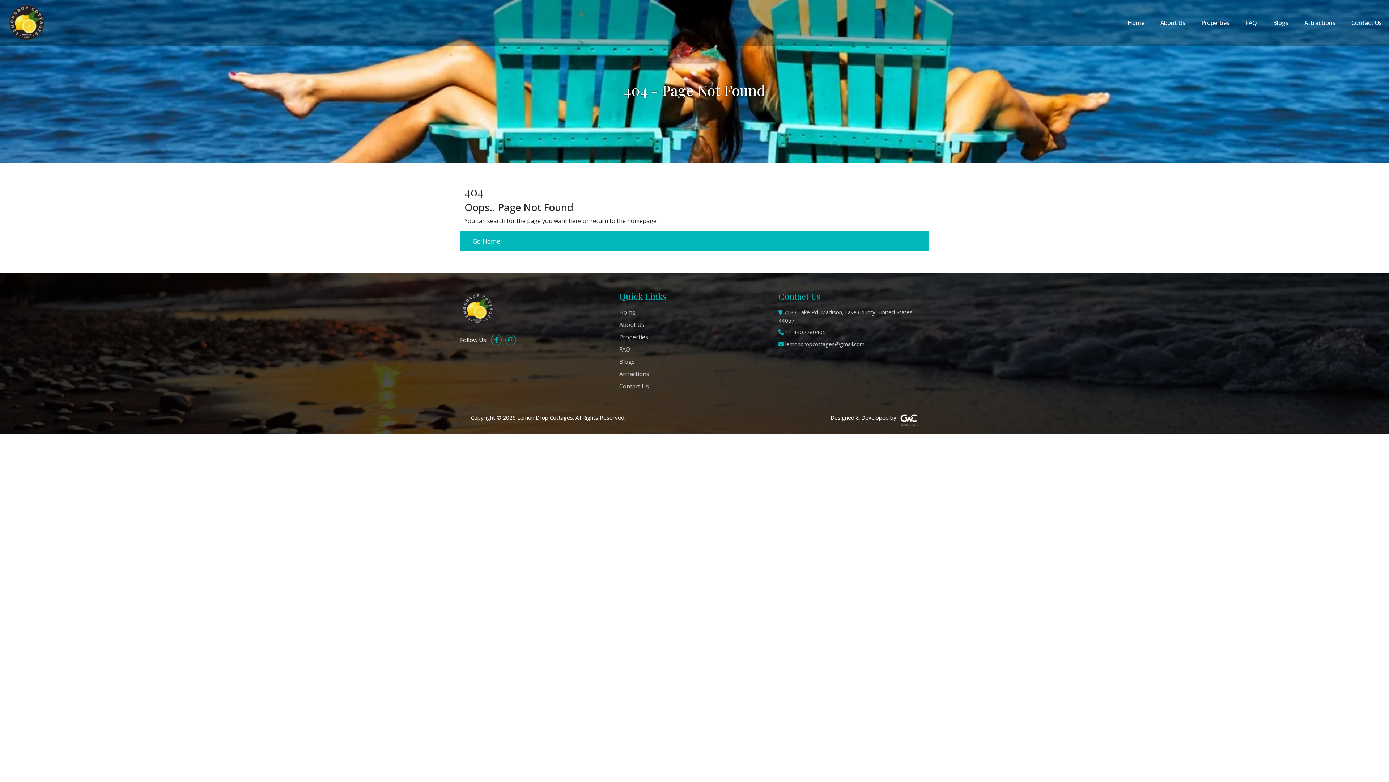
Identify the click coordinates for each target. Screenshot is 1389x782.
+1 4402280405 (805, 332)
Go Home (486, 241)
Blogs (1280, 23)
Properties (1215, 23)
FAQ (1251, 23)
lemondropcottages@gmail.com (825, 344)
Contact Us (1366, 23)
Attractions (1319, 23)
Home (1135, 23)
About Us (1172, 23)
